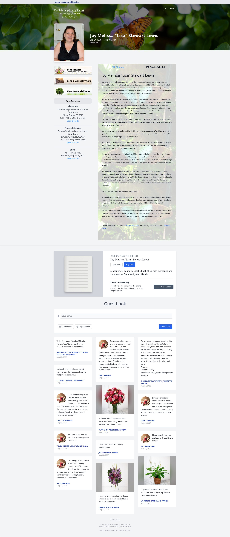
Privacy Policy (108, 526)
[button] (115, 399)
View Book (116, 264)
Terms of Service (121, 526)
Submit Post (165, 326)
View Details (73, 121)
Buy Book (129, 264)
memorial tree (132, 225)
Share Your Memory (163, 287)
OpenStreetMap (117, 530)
